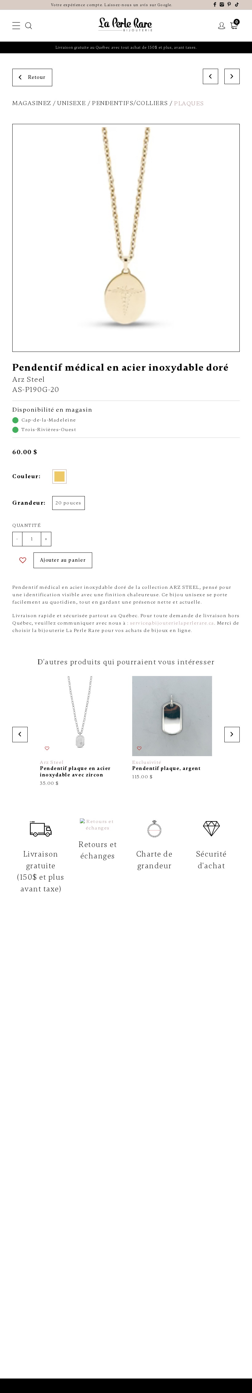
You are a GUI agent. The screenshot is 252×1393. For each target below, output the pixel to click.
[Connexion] (222, 26)
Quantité (26, 525)
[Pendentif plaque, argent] (172, 728)
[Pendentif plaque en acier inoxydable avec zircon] (80, 731)
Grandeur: (28, 503)
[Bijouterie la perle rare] (126, 25)
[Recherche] (29, 26)
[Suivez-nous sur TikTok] (237, 5)
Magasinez (31, 103)
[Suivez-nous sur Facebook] (215, 5)
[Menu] (16, 26)
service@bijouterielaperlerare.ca (172, 623)
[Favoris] (22, 560)
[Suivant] (232, 76)
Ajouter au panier (63, 560)
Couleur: (26, 476)
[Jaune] (59, 476)
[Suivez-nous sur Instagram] (222, 5)
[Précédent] (210, 76)
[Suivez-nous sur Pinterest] (229, 5)
